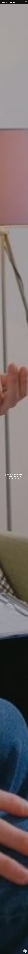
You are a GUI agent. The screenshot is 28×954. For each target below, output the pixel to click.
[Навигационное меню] (26, 2)
